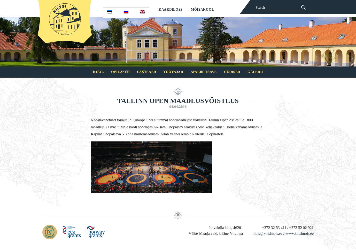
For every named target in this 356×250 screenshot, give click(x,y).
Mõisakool (202, 9)
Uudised (232, 72)
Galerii (255, 72)
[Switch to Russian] (126, 12)
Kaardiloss (171, 9)
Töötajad (173, 72)
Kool (98, 72)
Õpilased (120, 72)
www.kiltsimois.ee (299, 233)
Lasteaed (146, 72)
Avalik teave (204, 72)
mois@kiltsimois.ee (267, 233)
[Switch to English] (142, 12)
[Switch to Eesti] (109, 12)
